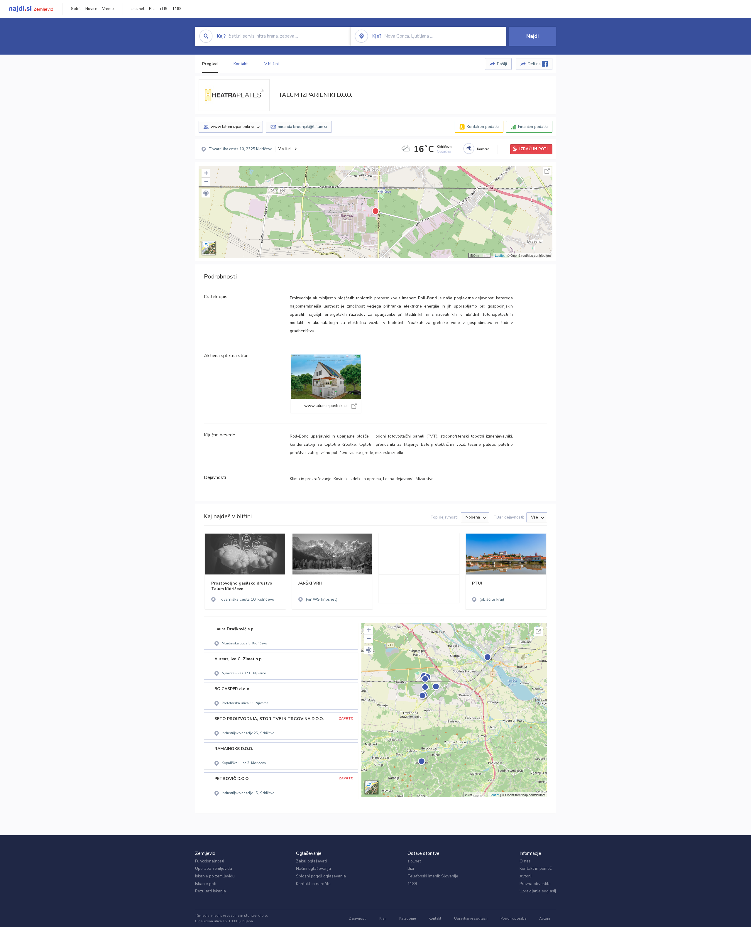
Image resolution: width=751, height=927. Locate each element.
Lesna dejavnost (398, 479)
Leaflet (500, 255)
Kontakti (241, 64)
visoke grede (361, 452)
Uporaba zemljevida (213, 868)
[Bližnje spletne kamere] (469, 148)
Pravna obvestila (535, 884)
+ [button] (206, 173)
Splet (76, 8)
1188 (177, 8)
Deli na (535, 64)
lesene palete (481, 444)
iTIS (164, 8)
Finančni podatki (533, 126)
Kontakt (435, 918)
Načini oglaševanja (313, 868)
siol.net (137, 8)
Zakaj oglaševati (311, 861)
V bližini (271, 64)
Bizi (152, 8)
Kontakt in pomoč (536, 868)
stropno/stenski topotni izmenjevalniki (476, 436)
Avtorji (526, 876)
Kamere (483, 149)
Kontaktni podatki (483, 126)
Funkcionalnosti (209, 861)
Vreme (108, 8)
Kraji (382, 918)
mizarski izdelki (389, 452)
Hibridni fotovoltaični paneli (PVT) (404, 436)
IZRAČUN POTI (533, 149)
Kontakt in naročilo (313, 884)
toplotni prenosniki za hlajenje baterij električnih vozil (412, 444)
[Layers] (208, 248)
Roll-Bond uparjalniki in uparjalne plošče (329, 436)
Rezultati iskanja (210, 891)
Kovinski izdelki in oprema (357, 479)
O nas (525, 861)
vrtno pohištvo (334, 452)
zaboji (313, 452)
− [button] (206, 181)
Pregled (210, 64)
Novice (91, 8)
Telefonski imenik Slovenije (432, 876)
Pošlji (502, 64)
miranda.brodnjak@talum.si (302, 126)
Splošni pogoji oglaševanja (321, 876)
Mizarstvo (425, 479)
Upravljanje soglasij (538, 891)
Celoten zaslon (547, 171)
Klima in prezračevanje (310, 479)
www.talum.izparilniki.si (326, 383)
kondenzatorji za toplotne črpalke (323, 444)
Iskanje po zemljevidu (215, 876)
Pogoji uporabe (513, 918)
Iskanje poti (205, 884)
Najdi (532, 36)
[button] (206, 193)
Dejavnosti (357, 918)
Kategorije (407, 918)
